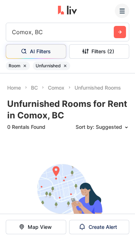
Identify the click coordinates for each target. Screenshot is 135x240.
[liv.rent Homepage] (67, 11)
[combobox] (13, 32)
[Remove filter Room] (24, 65)
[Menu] (122, 11)
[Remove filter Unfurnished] (65, 65)
